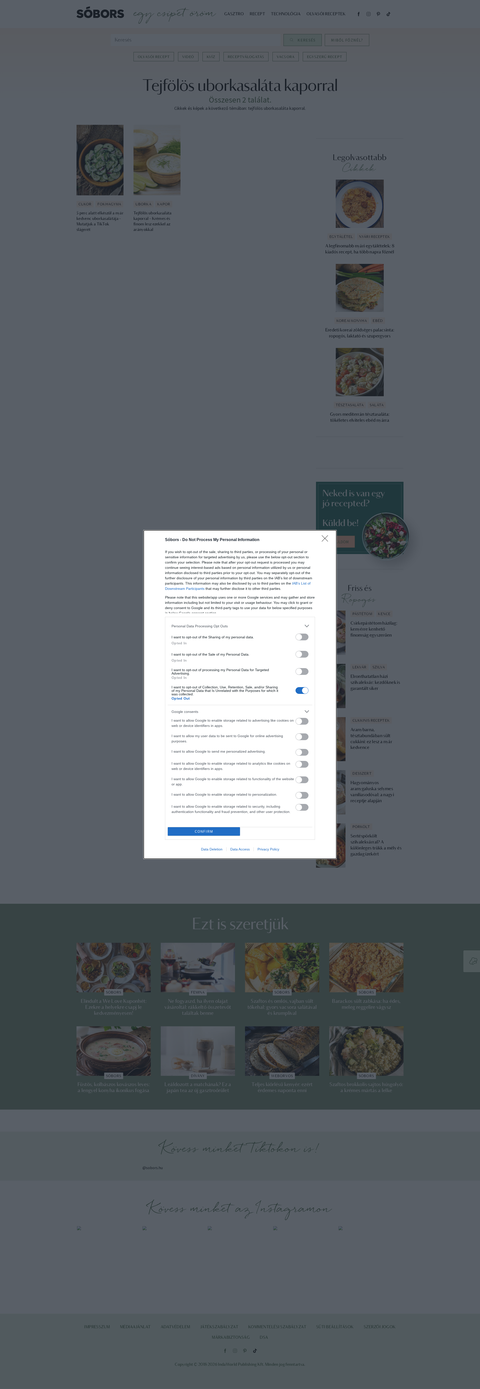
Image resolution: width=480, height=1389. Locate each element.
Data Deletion (211, 849)
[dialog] (240, 694)
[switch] (302, 637)
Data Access (240, 849)
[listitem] (240, 626)
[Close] (326, 540)
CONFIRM (204, 831)
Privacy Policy (268, 849)
